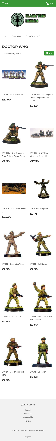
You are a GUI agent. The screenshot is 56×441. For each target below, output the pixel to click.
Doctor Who (16, 36)
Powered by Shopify (36, 430)
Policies (28, 420)
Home (4, 36)
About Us (28, 413)
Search (28, 409)
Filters (49, 53)
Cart (52, 3)
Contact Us (28, 417)
